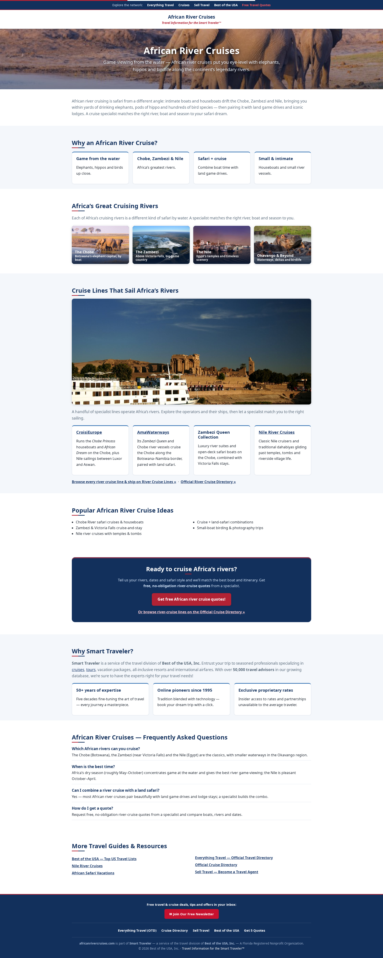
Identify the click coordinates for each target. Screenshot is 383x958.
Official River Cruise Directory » (208, 481)
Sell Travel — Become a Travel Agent (226, 871)
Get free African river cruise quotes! (191, 599)
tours (91, 669)
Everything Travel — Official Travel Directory (234, 857)
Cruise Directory (174, 930)
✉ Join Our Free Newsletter (191, 914)
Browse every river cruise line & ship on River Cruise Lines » (124, 481)
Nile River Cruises (277, 432)
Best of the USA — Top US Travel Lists (104, 858)
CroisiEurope (89, 432)
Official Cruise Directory (216, 864)
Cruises (184, 5)
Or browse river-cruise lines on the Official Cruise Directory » (191, 612)
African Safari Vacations (93, 873)
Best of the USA (226, 5)
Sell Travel (201, 5)
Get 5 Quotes (254, 930)
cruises (78, 669)
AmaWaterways (153, 432)
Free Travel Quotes (256, 5)
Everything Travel (160, 5)
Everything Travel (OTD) (137, 930)
